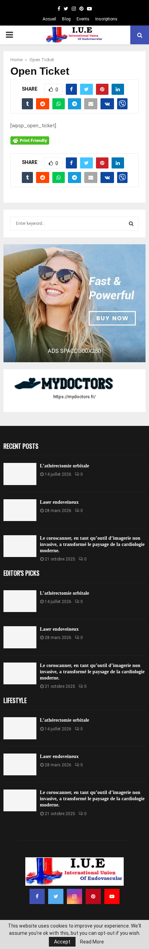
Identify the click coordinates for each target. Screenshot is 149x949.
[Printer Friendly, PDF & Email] (29, 140)
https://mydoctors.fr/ (74, 396)
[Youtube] (112, 896)
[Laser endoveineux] (19, 510)
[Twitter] (55, 896)
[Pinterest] (93, 896)
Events (83, 19)
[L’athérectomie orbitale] (19, 474)
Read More (92, 941)
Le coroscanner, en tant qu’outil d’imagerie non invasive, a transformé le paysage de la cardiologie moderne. (92, 544)
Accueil (49, 19)
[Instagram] (74, 896)
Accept (62, 942)
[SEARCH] (131, 223)
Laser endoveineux (59, 502)
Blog (66, 19)
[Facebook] (37, 896)
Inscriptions (106, 19)
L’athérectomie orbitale (64, 465)
